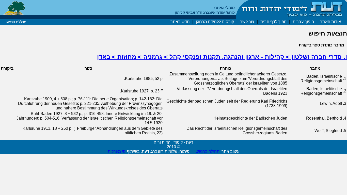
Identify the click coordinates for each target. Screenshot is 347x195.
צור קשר (247, 22)
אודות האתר (330, 22)
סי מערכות (117, 151)
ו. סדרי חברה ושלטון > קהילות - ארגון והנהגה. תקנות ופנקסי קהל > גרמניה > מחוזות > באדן (222, 56)
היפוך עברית (303, 22)
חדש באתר (180, 22)
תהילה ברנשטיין (206, 151)
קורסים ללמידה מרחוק (215, 22)
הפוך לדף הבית (273, 22)
